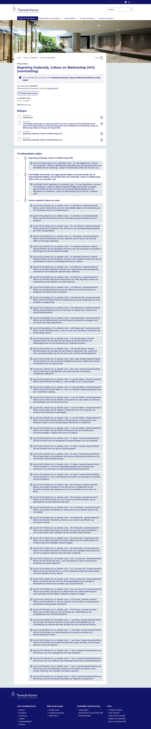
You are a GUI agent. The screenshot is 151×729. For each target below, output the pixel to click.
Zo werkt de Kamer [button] (87, 18)
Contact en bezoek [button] (106, 18)
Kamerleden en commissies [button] (50, 18)
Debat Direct (51, 88)
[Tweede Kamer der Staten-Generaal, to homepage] (26, 9)
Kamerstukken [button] (70, 18)
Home (19, 57)
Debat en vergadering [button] (26, 18)
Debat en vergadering (31, 57)
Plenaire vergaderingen (47, 57)
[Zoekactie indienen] (131, 9)
